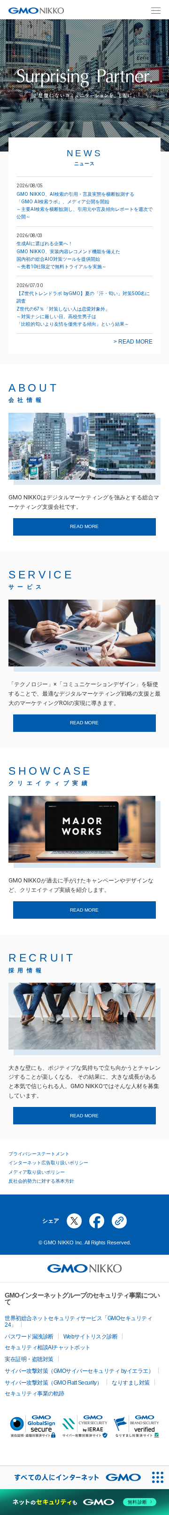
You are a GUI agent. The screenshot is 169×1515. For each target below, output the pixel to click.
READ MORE (84, 526)
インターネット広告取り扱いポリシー (48, 1162)
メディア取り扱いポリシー (36, 1172)
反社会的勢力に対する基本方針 (41, 1181)
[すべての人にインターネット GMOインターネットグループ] (73, 1477)
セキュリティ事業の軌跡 (34, 1393)
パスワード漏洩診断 (29, 1336)
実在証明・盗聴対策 (29, 1359)
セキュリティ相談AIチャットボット (48, 1347)
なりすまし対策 (131, 1382)
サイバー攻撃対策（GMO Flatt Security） (53, 1382)
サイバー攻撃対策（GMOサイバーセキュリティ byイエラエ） (79, 1371)
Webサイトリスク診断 (90, 1336)
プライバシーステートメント (38, 1153)
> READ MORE (133, 341)
